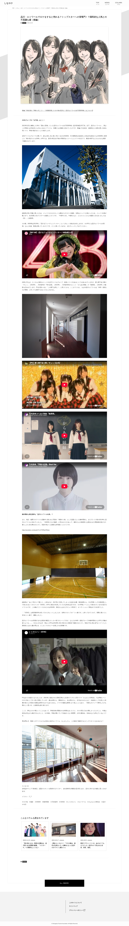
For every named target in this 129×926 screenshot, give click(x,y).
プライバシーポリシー (76, 910)
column (24, 22)
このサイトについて (75, 902)
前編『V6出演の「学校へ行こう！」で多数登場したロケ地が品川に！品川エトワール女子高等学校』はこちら (56, 110)
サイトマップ (73, 906)
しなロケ (8, 3)
